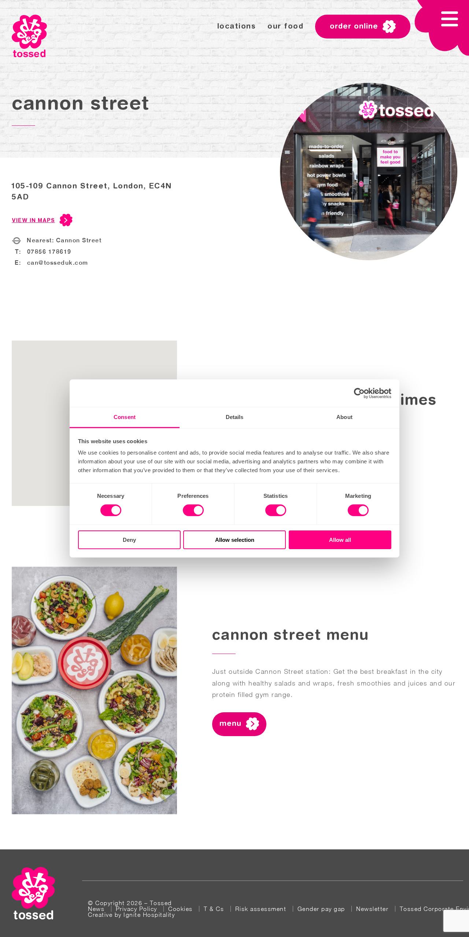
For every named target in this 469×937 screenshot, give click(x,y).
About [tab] (344, 417)
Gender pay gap (321, 908)
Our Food (285, 26)
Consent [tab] (125, 417)
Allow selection (234, 540)
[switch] (193, 510)
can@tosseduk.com (57, 262)
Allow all (340, 540)
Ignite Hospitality (149, 914)
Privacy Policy (136, 908)
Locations (236, 26)
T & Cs (214, 908)
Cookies (180, 908)
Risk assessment (261, 908)
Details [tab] (235, 417)
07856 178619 (49, 251)
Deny (129, 540)
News (96, 908)
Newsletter (372, 908)
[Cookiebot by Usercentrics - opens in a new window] (359, 392)
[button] (441, 28)
